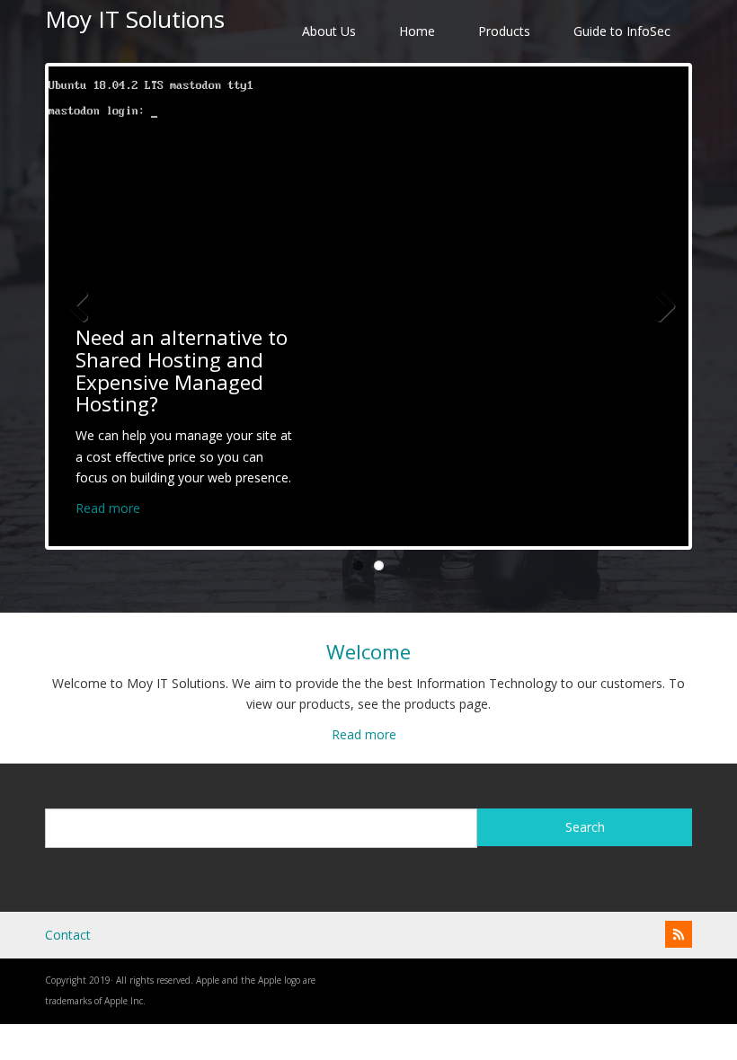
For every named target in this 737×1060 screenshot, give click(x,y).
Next (661, 306)
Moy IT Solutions (135, 19)
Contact (68, 934)
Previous (75, 306)
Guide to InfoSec (621, 31)
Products (504, 31)
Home (417, 31)
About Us (329, 31)
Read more (107, 508)
